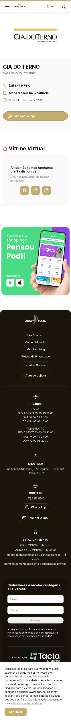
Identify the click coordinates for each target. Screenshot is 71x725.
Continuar (15, 711)
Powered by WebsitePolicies (20, 718)
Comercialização (35, 342)
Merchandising (35, 349)
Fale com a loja (24, 116)
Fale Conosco (35, 335)
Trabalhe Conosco (35, 365)
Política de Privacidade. (27, 703)
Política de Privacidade (35, 356)
